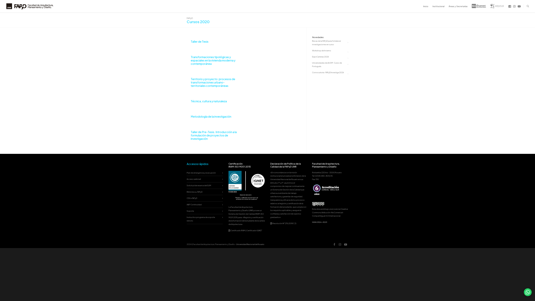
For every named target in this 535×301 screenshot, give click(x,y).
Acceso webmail (194, 179)
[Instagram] (340, 244)
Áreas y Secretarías (458, 6)
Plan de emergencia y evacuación (201, 173)
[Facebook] (334, 244)
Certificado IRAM (238, 230)
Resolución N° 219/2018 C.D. (284, 223)
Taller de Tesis (199, 41)
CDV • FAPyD (192, 198)
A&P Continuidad (194, 204)
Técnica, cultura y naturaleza (209, 101)
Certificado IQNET (254, 230)
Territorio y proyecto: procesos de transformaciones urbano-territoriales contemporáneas (213, 82)
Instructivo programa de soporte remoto (201, 219)
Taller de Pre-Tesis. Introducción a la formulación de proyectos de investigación (214, 135)
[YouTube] (345, 244)
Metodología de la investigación (211, 116)
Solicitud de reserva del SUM (199, 185)
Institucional (438, 6)
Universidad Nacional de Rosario (250, 244)
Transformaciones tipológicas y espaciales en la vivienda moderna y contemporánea (213, 60)
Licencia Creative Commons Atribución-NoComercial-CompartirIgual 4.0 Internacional (330, 212)
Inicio (425, 6)
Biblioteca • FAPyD (194, 192)
